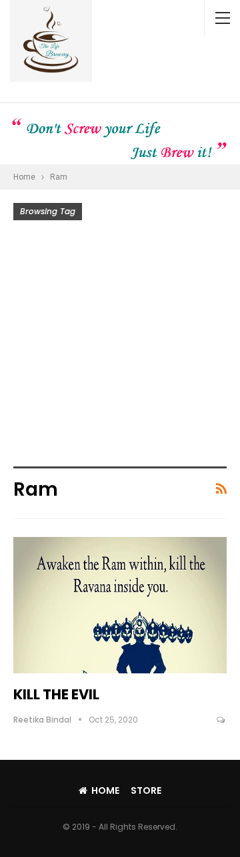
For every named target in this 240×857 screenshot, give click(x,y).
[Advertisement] (120, 346)
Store (146, 790)
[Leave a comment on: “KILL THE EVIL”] (222, 720)
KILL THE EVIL (56, 694)
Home (105, 790)
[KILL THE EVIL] (120, 605)
